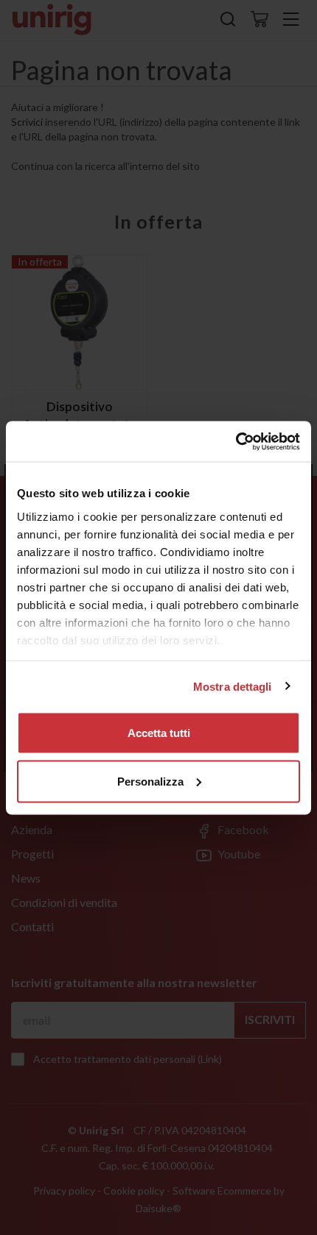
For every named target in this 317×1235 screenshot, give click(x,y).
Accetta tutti (159, 733)
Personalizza (150, 781)
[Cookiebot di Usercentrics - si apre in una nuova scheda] (235, 441)
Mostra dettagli (232, 686)
